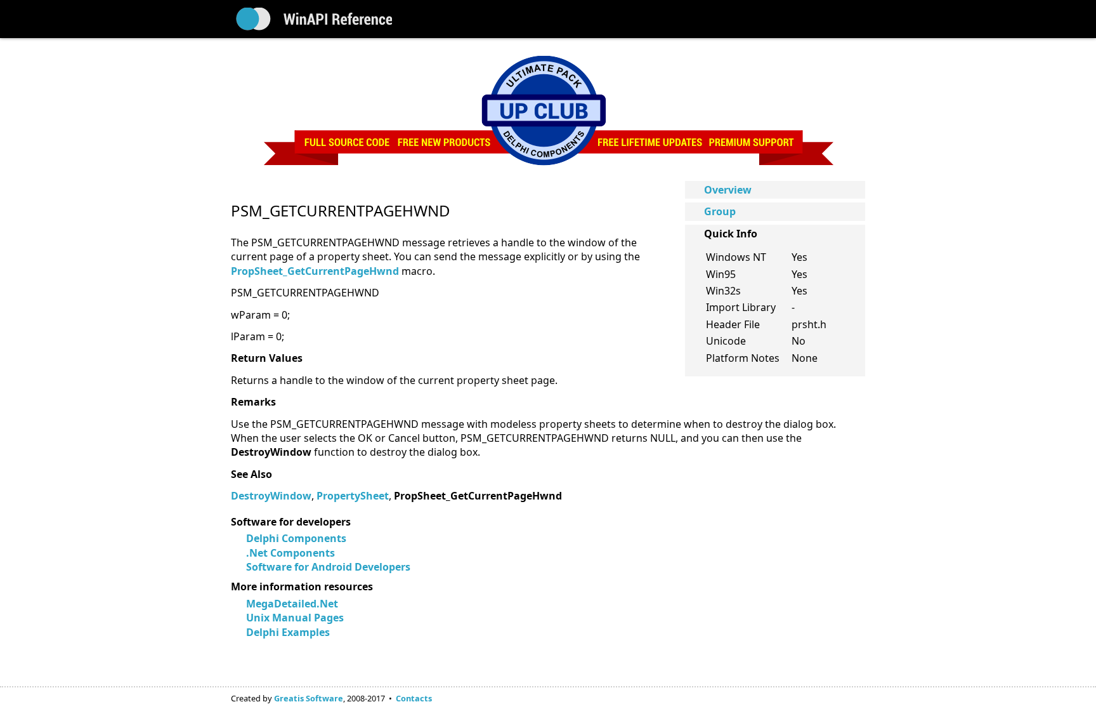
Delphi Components (296, 538)
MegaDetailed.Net (292, 604)
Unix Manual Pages (295, 618)
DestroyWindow (271, 496)
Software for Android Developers (328, 567)
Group (720, 211)
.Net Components (290, 553)
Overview (728, 190)
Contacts (414, 698)
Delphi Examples (288, 632)
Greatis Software (308, 698)
